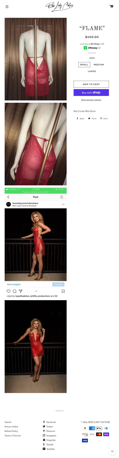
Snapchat (50, 440)
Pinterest (50, 431)
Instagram (51, 435)
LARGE (92, 71)
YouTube (50, 449)
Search (8, 422)
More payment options (91, 100)
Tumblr (49, 444)
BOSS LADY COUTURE (99, 422)
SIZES (92, 58)
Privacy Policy (11, 426)
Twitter (49, 426)
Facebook (51, 422)
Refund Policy (11, 431)
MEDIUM (99, 64)
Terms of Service (13, 435)
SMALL (84, 64)
